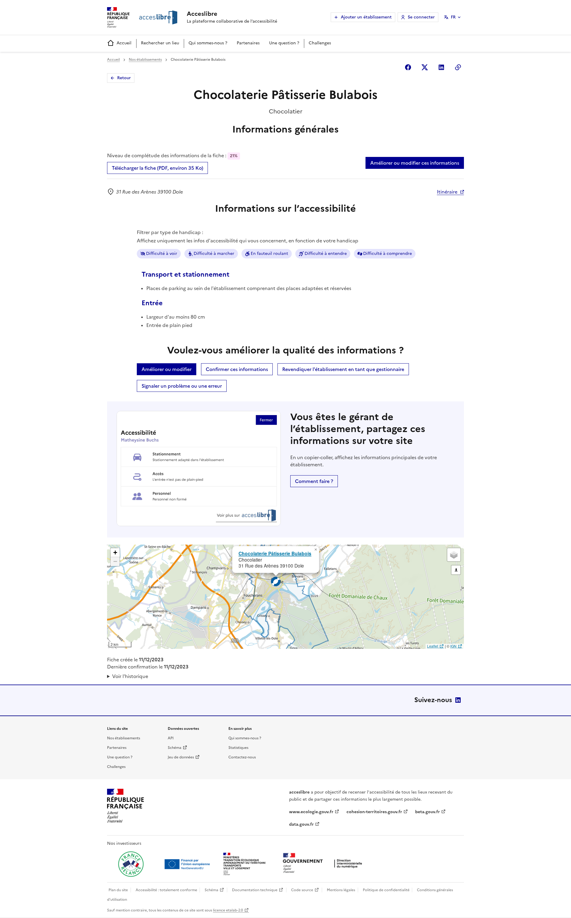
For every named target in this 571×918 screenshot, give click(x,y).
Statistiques (238, 747)
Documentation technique (254, 890)
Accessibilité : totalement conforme (166, 890)
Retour (124, 78)
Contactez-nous (242, 757)
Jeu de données (181, 757)
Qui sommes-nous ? (208, 43)
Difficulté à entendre (326, 253)
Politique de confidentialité (386, 890)
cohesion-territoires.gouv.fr (374, 812)
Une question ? (284, 43)
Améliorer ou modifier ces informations (414, 162)
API (171, 738)
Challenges (320, 43)
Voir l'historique (130, 676)
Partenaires (248, 43)
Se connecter (421, 17)
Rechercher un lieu (160, 43)
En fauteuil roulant (269, 253)
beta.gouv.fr (427, 812)
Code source (302, 890)
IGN (453, 646)
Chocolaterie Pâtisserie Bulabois (275, 553)
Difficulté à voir (161, 253)
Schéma (174, 747)
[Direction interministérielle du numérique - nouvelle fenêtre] (323, 864)
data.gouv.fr (301, 824)
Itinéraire (447, 191)
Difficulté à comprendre (387, 253)
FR (453, 17)
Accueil (124, 43)
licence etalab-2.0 (228, 910)
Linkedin (441, 67)
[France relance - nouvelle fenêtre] (131, 864)
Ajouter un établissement (366, 17)
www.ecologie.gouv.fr (311, 812)
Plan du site (118, 890)
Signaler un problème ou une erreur (182, 385)
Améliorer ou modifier (167, 369)
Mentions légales (341, 890)
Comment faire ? (314, 481)
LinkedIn (458, 700)
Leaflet (432, 646)
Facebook (408, 67)
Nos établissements (145, 59)
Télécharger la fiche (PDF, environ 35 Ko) (157, 168)
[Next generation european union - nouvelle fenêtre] (188, 864)
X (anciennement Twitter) (425, 67)
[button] (315, 549)
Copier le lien (458, 67)
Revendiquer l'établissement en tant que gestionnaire (343, 369)
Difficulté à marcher (214, 253)
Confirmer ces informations (237, 369)
